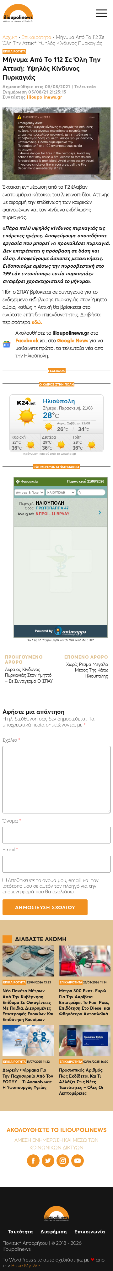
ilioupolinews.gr (44, 97)
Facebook (27, 340)
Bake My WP (25, 1265)
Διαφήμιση (53, 1231)
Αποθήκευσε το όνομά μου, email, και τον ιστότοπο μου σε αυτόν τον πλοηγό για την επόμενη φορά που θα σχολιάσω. (51, 886)
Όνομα (12, 821)
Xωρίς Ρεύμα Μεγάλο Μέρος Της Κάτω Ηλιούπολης (86, 666)
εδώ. (37, 322)
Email (10, 849)
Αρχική (10, 37)
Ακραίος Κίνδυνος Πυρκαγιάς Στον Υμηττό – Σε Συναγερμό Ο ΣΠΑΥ (29, 669)
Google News (72, 340)
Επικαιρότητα (36, 37)
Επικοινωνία (89, 1231)
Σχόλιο (11, 740)
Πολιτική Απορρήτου (25, 1243)
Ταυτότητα (20, 1231)
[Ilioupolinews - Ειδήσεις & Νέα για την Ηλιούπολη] (18, 13)
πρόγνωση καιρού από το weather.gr (49, 453)
